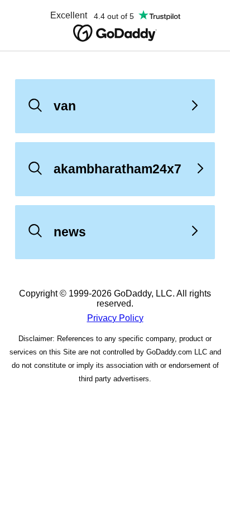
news (70, 232)
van (65, 106)
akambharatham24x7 (117, 169)
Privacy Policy (115, 318)
